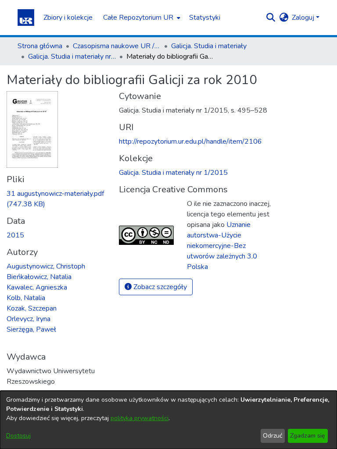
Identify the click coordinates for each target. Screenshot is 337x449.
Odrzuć (272, 435)
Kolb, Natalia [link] (26, 298)
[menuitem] (140, 17)
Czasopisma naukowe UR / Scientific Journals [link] (117, 46)
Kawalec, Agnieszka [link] (37, 287)
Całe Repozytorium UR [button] (138, 17)
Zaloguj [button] (304, 17)
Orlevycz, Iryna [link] (28, 319)
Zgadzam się (307, 435)
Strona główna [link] (40, 46)
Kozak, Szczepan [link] (32, 308)
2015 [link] (15, 235)
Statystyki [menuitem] (204, 17)
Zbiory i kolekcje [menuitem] (68, 17)
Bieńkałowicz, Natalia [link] (39, 277)
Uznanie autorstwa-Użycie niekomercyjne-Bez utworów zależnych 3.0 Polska (222, 246)
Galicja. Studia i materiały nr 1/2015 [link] (72, 56)
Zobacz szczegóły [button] (159, 287)
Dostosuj (18, 435)
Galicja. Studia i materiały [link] (209, 46)
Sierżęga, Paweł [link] (31, 329)
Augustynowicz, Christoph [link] (46, 266)
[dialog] (168, 420)
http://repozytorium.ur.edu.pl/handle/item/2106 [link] (190, 141)
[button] (26, 17)
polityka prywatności (139, 418)
